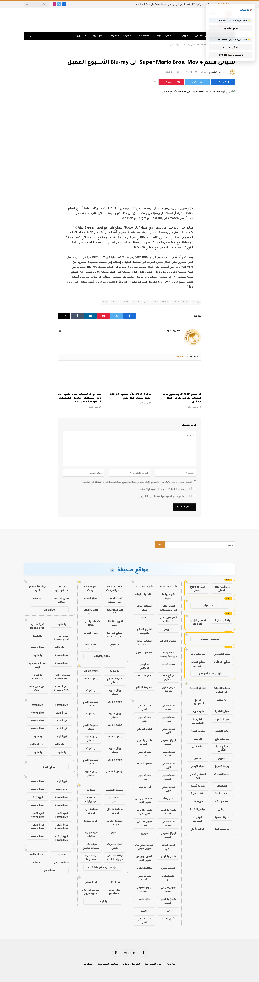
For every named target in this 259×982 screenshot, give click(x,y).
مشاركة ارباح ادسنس (197, 588)
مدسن (197, 758)
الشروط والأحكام (132, 964)
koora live (37, 647)
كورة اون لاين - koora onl (61, 676)
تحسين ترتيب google (198, 622)
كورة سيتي (90, 881)
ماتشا (144, 910)
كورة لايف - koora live (61, 814)
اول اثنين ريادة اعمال (221, 588)
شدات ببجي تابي (144, 718)
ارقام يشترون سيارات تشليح (114, 857)
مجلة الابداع (197, 766)
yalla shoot (91, 670)
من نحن (171, 964)
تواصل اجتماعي (203, 36)
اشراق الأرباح (197, 828)
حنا (168, 910)
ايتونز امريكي (144, 728)
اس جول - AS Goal (37, 688)
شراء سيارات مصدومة (90, 857)
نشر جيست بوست (90, 588)
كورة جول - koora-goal (61, 637)
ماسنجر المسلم (210, 638)
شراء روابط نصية (168, 596)
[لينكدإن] (229, 225)
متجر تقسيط (144, 763)
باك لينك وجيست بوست (168, 654)
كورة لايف (61, 712)
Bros (185, 302)
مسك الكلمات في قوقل (222, 689)
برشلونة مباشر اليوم (37, 588)
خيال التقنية (222, 711)
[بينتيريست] (229, 234)
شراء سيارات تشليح (114, 845)
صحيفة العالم (144, 687)
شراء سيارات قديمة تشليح (102, 867)
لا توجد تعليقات (182, 72)
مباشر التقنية (198, 809)
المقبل (125, 302)
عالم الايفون (222, 730)
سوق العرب (90, 598)
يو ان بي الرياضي (144, 665)
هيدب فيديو (198, 785)
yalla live (49, 609)
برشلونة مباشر (90, 678)
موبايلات (183, 36)
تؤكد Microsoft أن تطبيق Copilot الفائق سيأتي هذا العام (130, 396)
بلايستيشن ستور (168, 877)
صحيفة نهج (222, 738)
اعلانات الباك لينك (144, 607)
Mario (176, 302)
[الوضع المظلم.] (30, 35)
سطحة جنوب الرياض (114, 822)
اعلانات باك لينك (90, 646)
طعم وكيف (221, 801)
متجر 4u (168, 798)
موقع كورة (49, 766)
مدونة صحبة (221, 817)
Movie (165, 302)
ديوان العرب (91, 632)
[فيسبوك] (229, 207)
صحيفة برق (198, 653)
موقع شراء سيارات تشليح (90, 845)
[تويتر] (229, 216)
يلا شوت (114, 670)
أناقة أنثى (198, 746)
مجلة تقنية (168, 664)
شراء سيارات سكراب (90, 834)
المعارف (222, 785)
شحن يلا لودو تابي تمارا (144, 811)
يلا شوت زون (61, 862)
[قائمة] (25, 36)
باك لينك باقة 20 (115, 611)
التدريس (168, 629)
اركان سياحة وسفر (210, 673)
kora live (37, 704)
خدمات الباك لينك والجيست (115, 588)
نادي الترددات (221, 774)
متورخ (221, 758)
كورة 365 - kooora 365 (61, 688)
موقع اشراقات (221, 661)
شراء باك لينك (168, 586)
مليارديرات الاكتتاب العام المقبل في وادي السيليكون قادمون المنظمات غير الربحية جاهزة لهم (79, 398)
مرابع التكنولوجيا (198, 701)
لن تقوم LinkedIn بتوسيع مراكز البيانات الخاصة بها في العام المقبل (181, 398)
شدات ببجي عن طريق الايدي (144, 800)
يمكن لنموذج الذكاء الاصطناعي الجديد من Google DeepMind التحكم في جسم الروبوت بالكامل (172, 4)
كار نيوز (197, 738)
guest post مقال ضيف (115, 599)
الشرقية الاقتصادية (198, 721)
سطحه (91, 789)
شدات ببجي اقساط (168, 707)
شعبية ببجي (168, 867)
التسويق (81, 36)
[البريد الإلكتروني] (229, 243)
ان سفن (221, 699)
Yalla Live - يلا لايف (37, 665)
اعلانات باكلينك (102, 656)
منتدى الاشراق (168, 640)
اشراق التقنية (198, 688)
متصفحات (144, 36)
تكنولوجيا (98, 36)
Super (154, 302)
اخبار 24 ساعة (144, 675)
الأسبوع (136, 302)
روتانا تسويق (221, 766)
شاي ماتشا (168, 918)
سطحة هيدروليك (90, 799)
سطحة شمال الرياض (115, 811)
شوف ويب (198, 711)
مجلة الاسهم (222, 719)
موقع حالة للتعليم (168, 677)
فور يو (144, 833)
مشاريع (114, 644)
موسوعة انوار (221, 828)
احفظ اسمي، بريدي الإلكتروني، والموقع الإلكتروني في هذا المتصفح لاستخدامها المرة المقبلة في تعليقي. (137, 481)
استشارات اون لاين (197, 775)
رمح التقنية (222, 793)
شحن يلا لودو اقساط (144, 742)
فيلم (105, 302)
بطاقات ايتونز (144, 867)
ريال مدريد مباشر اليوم (61, 588)
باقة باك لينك (222, 620)
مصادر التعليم (144, 652)
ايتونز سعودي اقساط (168, 742)
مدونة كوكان (198, 730)
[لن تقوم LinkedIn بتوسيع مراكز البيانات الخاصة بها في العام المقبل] (179, 378)
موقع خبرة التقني (221, 748)
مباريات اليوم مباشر (114, 680)
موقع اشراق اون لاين (198, 663)
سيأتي (114, 302)
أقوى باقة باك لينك (114, 623)
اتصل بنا (88, 964)
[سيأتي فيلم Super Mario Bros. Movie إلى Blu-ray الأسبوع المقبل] (129, 140)
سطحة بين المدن (114, 799)
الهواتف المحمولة (121, 36)
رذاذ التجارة (197, 793)
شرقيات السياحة (197, 819)
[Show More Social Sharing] (155, 82)
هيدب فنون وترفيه (168, 689)
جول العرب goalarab (114, 891)
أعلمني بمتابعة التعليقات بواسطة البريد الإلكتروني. (166, 489)
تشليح (114, 832)
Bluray (196, 302)
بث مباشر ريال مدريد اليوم (90, 891)
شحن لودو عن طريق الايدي (144, 858)
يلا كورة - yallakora (37, 676)
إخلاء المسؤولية (153, 964)
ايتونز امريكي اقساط (144, 823)
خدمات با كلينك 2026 (91, 623)
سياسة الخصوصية (108, 964)
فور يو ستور (144, 786)
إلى (145, 302)
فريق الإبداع (214, 72)
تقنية (144, 617)
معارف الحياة (164, 36)
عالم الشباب (210, 605)
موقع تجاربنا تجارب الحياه (114, 634)
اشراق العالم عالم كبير (144, 631)
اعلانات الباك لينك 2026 (144, 642)
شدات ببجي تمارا (144, 707)
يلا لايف (103, 901)
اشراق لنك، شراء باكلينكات (168, 607)
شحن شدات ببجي (168, 846)
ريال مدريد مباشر (115, 692)
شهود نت (197, 801)
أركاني (221, 809)
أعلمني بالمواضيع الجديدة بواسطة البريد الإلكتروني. (165, 496)
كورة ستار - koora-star (37, 626)
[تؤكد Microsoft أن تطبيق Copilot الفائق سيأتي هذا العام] (129, 378)
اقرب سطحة (90, 820)
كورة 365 (114, 881)
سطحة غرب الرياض (91, 811)
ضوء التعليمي (222, 653)
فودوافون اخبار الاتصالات (168, 619)
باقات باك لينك (144, 594)
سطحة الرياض (114, 789)
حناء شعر (144, 899)
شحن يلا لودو (168, 856)
